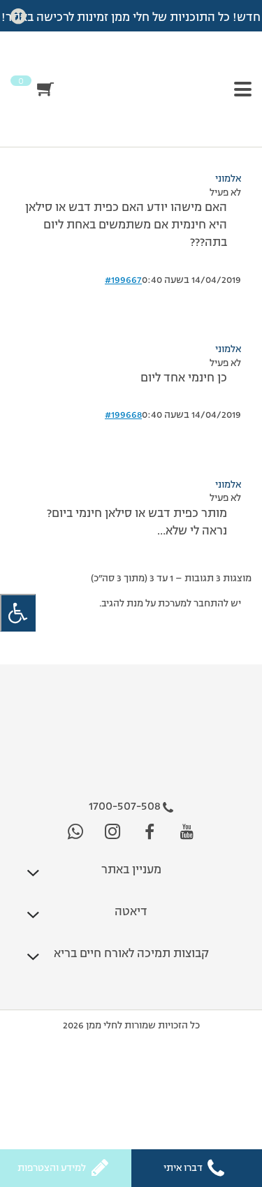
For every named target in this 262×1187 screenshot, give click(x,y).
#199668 (123, 415)
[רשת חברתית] (187, 832)
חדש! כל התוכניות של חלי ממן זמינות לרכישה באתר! (131, 18)
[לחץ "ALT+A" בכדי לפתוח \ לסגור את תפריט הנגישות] (18, 613)
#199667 (123, 280)
